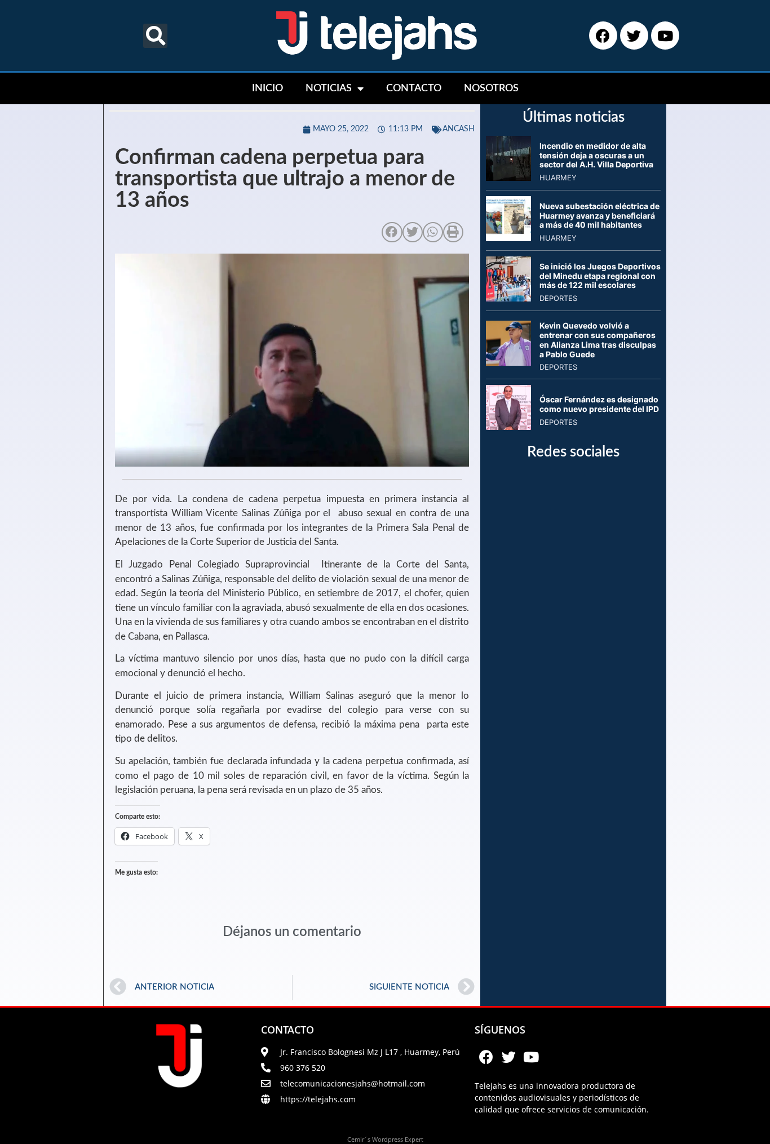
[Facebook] (603, 35)
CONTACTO (413, 88)
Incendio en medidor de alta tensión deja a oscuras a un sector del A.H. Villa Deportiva (596, 155)
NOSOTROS (491, 88)
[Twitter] (634, 35)
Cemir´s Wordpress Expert (385, 1139)
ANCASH (458, 129)
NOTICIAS (329, 88)
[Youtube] (665, 35)
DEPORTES (558, 298)
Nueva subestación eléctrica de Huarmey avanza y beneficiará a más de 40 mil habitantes (599, 215)
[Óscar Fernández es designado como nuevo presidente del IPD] (508, 426)
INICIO (267, 88)
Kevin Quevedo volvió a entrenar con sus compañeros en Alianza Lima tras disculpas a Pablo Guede (597, 339)
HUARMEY (558, 177)
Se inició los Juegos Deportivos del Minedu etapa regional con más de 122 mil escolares (600, 275)
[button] (155, 36)
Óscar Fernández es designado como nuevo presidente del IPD (599, 404)
